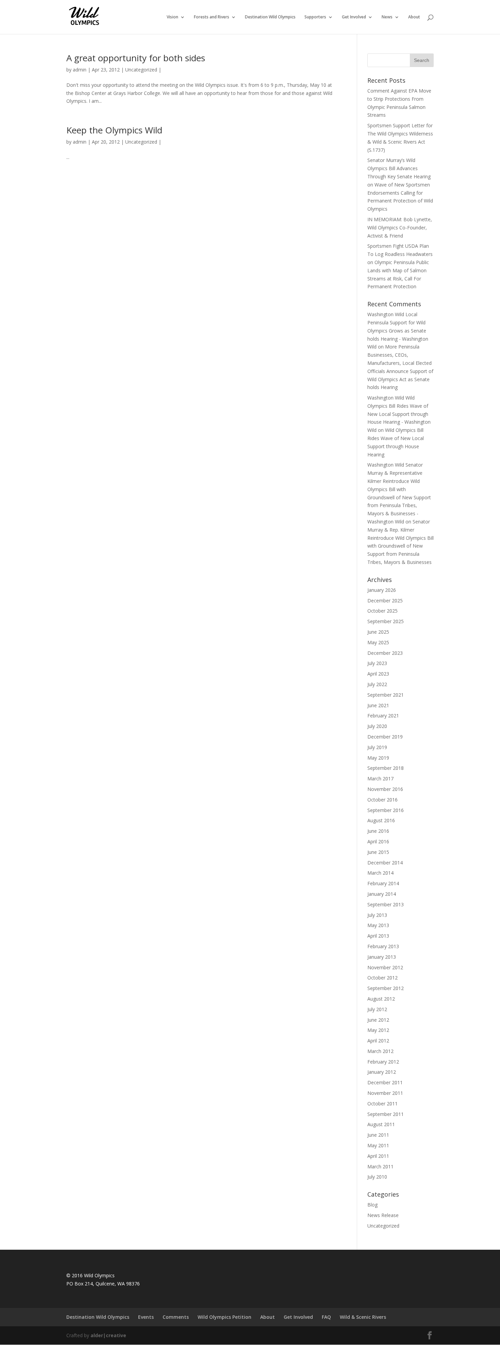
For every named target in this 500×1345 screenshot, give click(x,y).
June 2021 (378, 705)
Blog (372, 1204)
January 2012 (381, 1072)
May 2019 (378, 758)
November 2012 (385, 967)
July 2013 (377, 915)
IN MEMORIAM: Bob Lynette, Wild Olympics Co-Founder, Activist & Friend (399, 227)
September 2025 (385, 621)
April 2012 (378, 1040)
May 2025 (378, 642)
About (414, 17)
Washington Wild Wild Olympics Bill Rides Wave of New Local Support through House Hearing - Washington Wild (399, 413)
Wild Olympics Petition (224, 1317)
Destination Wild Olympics (270, 17)
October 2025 (382, 610)
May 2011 (378, 1145)
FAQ (326, 1317)
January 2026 (381, 590)
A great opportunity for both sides (135, 58)
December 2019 (385, 736)
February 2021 (383, 715)
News (387, 17)
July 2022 (377, 684)
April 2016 (378, 841)
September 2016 (385, 810)
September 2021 (385, 695)
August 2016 (381, 820)
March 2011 (380, 1166)
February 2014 (383, 883)
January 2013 (381, 957)
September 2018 (385, 768)
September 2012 (385, 988)
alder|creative (108, 1335)
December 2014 (385, 862)
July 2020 (377, 726)
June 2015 (378, 852)
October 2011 (382, 1103)
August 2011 (381, 1124)
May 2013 (378, 925)
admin (79, 69)
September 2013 (385, 904)
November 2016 (385, 789)
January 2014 (381, 894)
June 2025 (378, 632)
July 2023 (377, 663)
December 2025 (385, 600)
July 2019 (377, 747)
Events (146, 1317)
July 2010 (377, 1176)
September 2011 (385, 1114)
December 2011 (385, 1082)
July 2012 (377, 1009)
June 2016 (378, 831)
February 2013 (383, 946)
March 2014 (380, 873)
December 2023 (385, 653)
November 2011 (385, 1093)
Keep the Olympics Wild (114, 130)
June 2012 (378, 1020)
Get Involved (354, 17)
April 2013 (378, 936)
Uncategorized (141, 69)
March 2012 (380, 1051)
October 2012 (382, 977)
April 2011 (378, 1156)
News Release (383, 1215)
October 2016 (382, 799)
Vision (172, 17)
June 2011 (378, 1135)
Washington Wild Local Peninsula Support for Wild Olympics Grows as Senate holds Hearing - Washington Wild (397, 330)
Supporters (315, 17)
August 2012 (381, 998)
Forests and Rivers (211, 17)
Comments (176, 1317)
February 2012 (383, 1061)
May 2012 (378, 1030)
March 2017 (380, 778)
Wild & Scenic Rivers (363, 1317)
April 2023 (378, 673)
